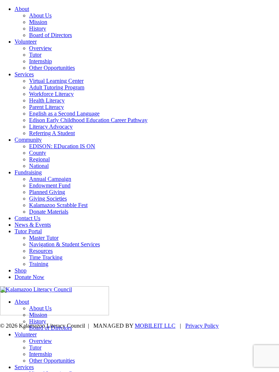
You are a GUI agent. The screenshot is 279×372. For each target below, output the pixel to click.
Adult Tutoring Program (56, 87)
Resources (41, 251)
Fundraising (28, 172)
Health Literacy (47, 100)
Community (28, 140)
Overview (40, 48)
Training (38, 264)
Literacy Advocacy (51, 127)
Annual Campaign (50, 179)
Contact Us (27, 218)
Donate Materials (48, 212)
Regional (39, 159)
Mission (38, 22)
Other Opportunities (52, 68)
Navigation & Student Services (64, 244)
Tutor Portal (28, 231)
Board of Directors (50, 35)
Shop (21, 270)
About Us (40, 15)
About (22, 9)
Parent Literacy (46, 107)
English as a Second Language (64, 113)
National (39, 166)
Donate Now (29, 277)
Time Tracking (45, 257)
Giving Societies (48, 198)
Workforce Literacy (51, 94)
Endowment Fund (49, 185)
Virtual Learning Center (56, 81)
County (37, 153)
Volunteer (26, 42)
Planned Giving (47, 192)
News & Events (33, 225)
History (37, 28)
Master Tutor (43, 238)
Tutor (35, 55)
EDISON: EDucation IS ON (62, 146)
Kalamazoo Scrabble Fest (58, 205)
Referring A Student (52, 133)
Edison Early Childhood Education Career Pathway (88, 120)
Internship (40, 61)
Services (24, 74)
